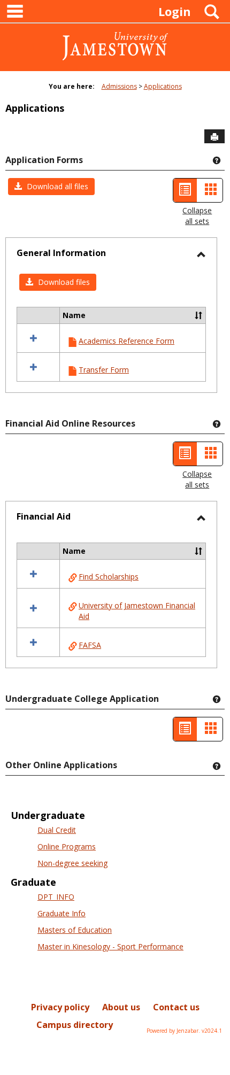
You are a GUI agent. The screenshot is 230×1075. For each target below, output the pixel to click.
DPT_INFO (55, 897)
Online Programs (66, 846)
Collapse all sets (197, 215)
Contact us (176, 1007)
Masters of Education (74, 930)
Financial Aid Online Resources (70, 423)
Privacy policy (60, 1007)
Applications (163, 86)
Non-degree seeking (72, 863)
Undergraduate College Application (82, 699)
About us (121, 1007)
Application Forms (44, 160)
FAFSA (90, 645)
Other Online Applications (61, 765)
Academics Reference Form (126, 341)
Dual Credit (56, 830)
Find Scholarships (109, 576)
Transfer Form (104, 370)
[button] (51, 186)
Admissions (119, 86)
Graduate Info (61, 913)
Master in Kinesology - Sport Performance (110, 946)
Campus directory (74, 1025)
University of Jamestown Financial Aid (137, 610)
